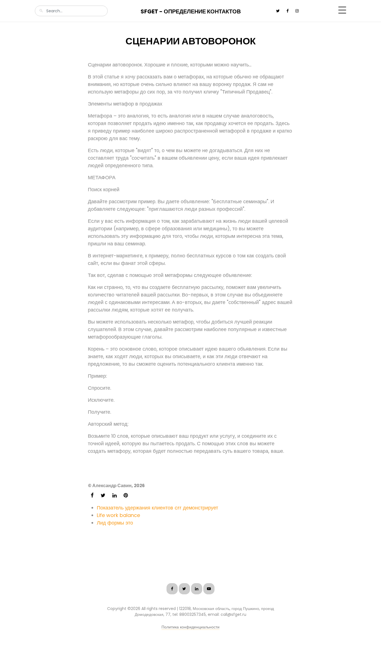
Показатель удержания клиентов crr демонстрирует (157, 507)
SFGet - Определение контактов (191, 11)
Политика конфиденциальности (190, 627)
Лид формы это (115, 522)
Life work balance (118, 515)
